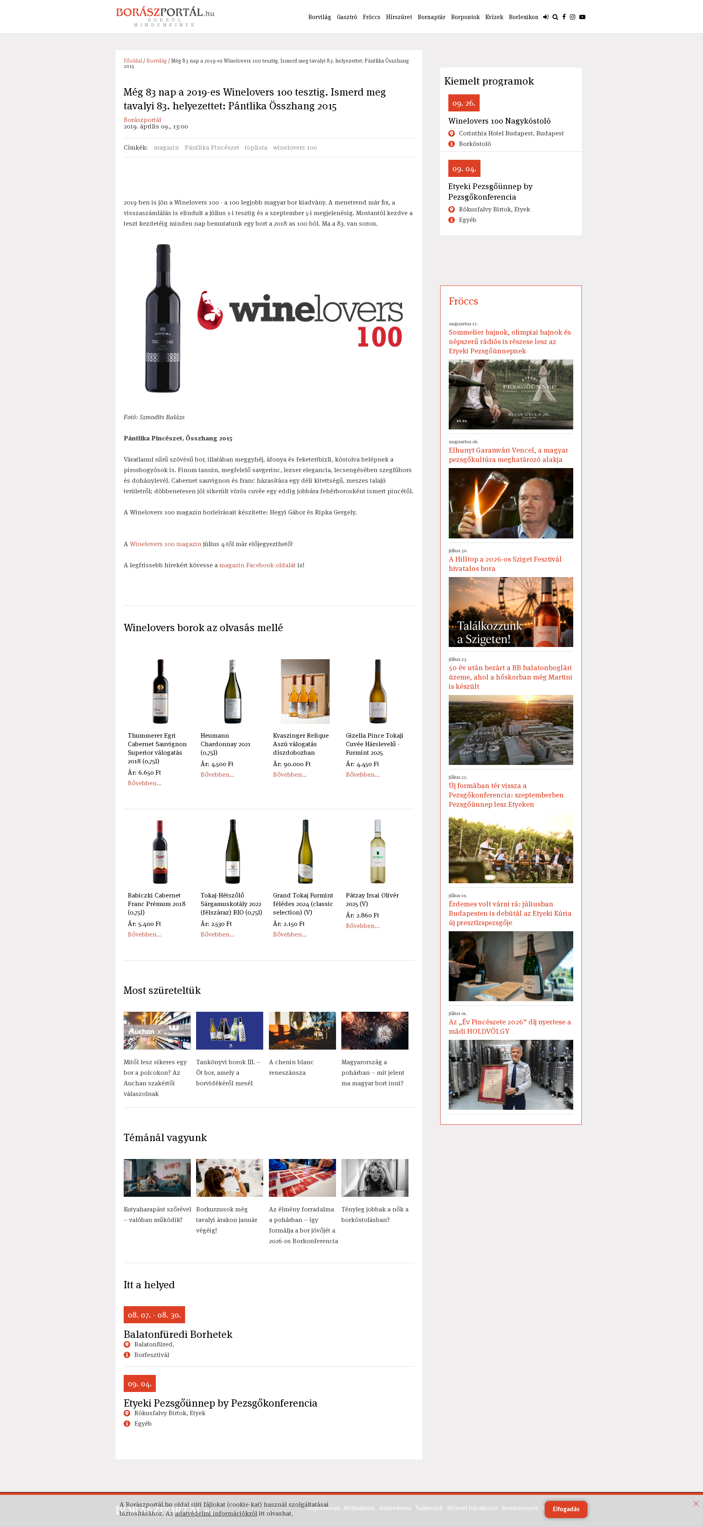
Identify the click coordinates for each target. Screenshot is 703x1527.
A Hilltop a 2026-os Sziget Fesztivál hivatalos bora (505, 560)
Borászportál (142, 119)
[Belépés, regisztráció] (545, 16)
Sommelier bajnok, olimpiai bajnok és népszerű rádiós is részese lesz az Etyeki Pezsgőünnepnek (510, 337)
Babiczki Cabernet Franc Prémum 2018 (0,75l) (157, 904)
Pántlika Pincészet (212, 147)
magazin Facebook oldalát (257, 565)
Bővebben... (145, 783)
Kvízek (494, 17)
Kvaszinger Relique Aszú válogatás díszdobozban (301, 744)
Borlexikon (524, 17)
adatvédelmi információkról (216, 1513)
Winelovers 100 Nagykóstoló (499, 120)
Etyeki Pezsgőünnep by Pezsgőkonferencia (221, 1403)
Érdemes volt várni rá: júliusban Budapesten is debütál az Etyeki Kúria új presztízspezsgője (510, 909)
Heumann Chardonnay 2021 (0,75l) (226, 744)
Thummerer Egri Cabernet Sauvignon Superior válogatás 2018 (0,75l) (157, 748)
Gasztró (347, 17)
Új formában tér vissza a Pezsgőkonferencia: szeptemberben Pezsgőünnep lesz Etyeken (506, 791)
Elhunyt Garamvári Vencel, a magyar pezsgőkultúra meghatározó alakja (508, 451)
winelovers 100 (295, 147)
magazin (166, 147)
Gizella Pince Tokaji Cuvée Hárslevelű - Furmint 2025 (375, 744)
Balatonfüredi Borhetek (178, 1334)
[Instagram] (572, 16)
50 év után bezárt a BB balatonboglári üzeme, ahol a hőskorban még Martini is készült (510, 673)
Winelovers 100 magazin (165, 544)
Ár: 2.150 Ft (289, 923)
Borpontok (465, 17)
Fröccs (371, 17)
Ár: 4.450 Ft (362, 764)
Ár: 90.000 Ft (292, 764)
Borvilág (319, 17)
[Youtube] (582, 16)
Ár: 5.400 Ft (144, 923)
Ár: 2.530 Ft (216, 923)
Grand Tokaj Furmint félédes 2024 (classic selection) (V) (303, 904)
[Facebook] (564, 16)
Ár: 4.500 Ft (217, 764)
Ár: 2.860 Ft (362, 915)
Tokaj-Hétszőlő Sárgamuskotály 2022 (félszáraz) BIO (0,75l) (231, 904)
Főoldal (133, 60)
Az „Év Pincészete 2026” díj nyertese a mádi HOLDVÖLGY (510, 1023)
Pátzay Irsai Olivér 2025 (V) (372, 899)
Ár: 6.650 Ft (144, 772)
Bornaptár (431, 17)
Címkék (135, 147)
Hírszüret (399, 17)
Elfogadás (566, 1509)
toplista (256, 147)
